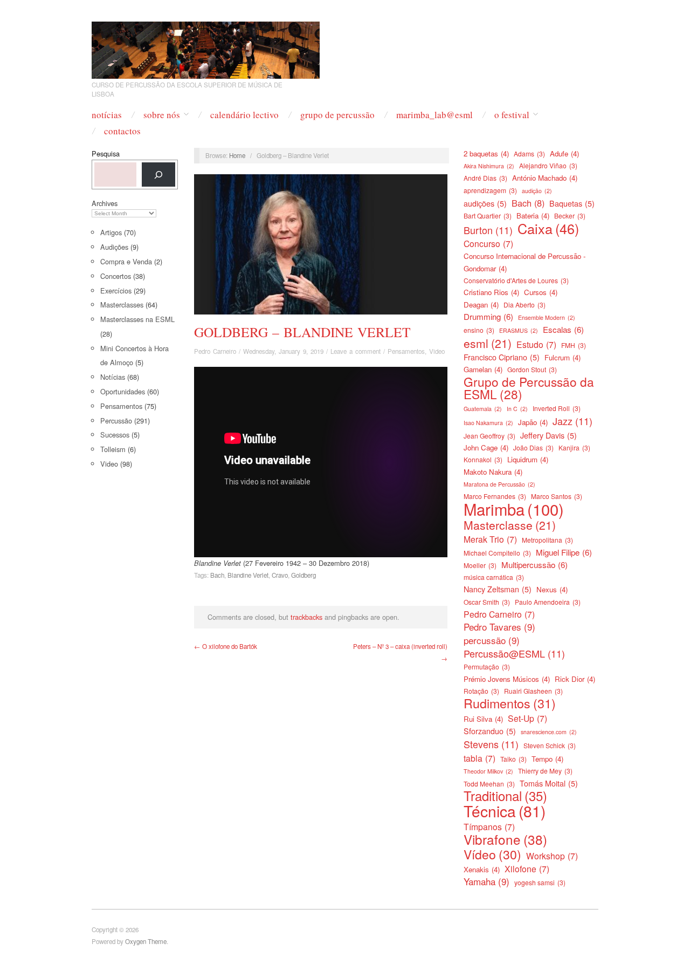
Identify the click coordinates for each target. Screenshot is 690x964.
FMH (573, 345)
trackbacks (306, 617)
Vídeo (492, 854)
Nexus (552, 589)
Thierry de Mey (545, 770)
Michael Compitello (497, 552)
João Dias (533, 447)
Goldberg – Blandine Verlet (302, 332)
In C (517, 409)
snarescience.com (549, 732)
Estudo (536, 344)
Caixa (548, 228)
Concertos (115, 276)
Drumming (488, 316)
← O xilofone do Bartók (225, 646)
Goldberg (303, 575)
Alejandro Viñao (548, 165)
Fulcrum (562, 357)
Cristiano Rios (491, 292)
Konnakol (483, 459)
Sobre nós (161, 114)
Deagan (481, 304)
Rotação (481, 690)
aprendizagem (490, 190)
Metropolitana (547, 539)
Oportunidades (122, 391)
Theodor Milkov (488, 771)
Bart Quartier (488, 215)
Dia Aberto (524, 304)
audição (537, 191)
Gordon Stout (532, 369)
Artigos (111, 232)
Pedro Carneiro (215, 351)
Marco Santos (556, 496)
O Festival (511, 114)
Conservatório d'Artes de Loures (516, 280)
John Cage (486, 447)
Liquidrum (527, 459)
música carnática (494, 577)
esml (488, 343)
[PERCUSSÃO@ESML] (206, 46)
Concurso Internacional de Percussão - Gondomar (524, 262)
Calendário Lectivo (244, 114)
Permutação (487, 666)
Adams (529, 153)
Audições (114, 247)
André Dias (485, 177)
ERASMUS (518, 330)
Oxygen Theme (146, 941)
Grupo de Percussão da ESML (529, 387)
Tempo (547, 759)
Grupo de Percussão (337, 114)
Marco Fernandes (495, 496)
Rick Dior (575, 679)
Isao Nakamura (488, 423)
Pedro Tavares (499, 627)
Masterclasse (510, 525)
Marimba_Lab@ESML (434, 114)
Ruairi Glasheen (533, 690)
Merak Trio (490, 539)
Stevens (491, 744)
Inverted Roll (557, 408)
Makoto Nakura (493, 472)
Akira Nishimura (489, 166)
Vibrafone (505, 839)
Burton (488, 230)
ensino (479, 329)
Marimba (514, 509)
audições (485, 203)
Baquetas (572, 203)
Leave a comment (355, 351)
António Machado (544, 178)
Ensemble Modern (546, 317)
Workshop (552, 856)
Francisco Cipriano (502, 357)
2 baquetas (486, 153)
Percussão (116, 420)
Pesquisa (106, 153)
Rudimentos (510, 703)
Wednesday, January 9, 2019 (283, 351)
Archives (105, 203)
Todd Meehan (489, 783)
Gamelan (483, 369)
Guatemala (483, 409)
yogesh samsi (539, 882)
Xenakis (482, 869)
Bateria (532, 215)
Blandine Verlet (247, 575)
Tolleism (113, 449)
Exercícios (116, 290)
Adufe (564, 153)
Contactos (122, 130)
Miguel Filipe (564, 552)
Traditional (505, 796)
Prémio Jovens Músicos (507, 679)
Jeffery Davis (548, 435)
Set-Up (527, 718)
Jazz (572, 421)
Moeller (480, 565)
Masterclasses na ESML (137, 319)
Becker (569, 215)
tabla (479, 758)
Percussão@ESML (514, 653)
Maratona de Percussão (499, 484)
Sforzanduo (490, 731)
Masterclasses (121, 304)
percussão (492, 640)
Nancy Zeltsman (498, 589)
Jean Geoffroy (489, 435)
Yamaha (486, 881)
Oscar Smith (487, 601)
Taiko (513, 758)
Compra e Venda (126, 261)
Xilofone (527, 868)
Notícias (107, 114)
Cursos (540, 292)
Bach (217, 575)
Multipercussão (534, 564)
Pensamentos (121, 406)
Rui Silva (483, 719)
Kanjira (574, 447)
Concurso (488, 243)
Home (237, 155)
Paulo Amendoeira (548, 601)
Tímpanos (489, 826)
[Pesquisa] (158, 174)
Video (109, 464)
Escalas (563, 329)
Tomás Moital (549, 783)
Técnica (505, 811)
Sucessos (114, 434)
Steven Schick (549, 745)
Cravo (280, 575)
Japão (533, 422)
